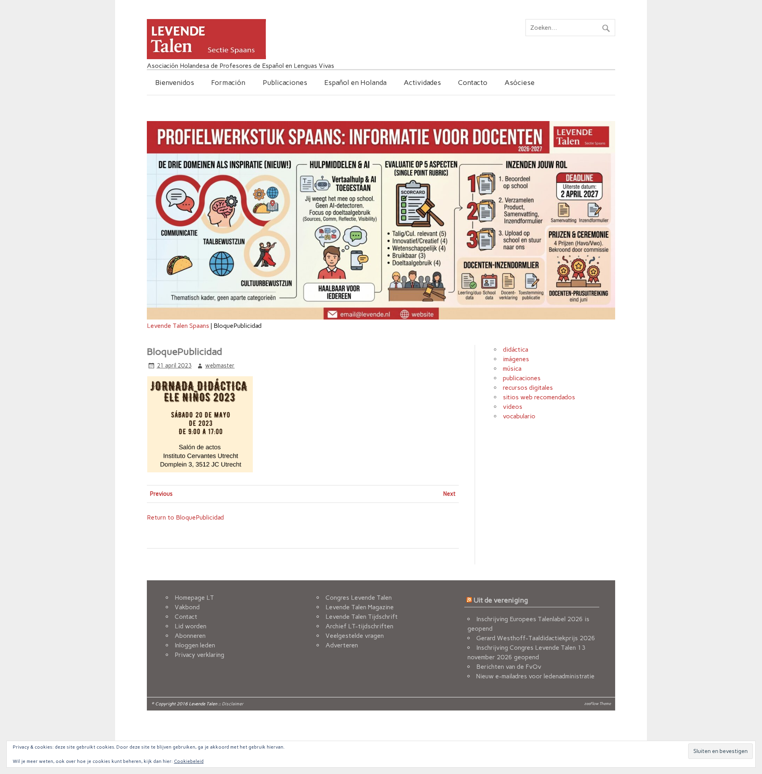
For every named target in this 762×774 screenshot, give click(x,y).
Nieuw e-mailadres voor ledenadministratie (535, 676)
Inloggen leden (195, 645)
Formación (228, 82)
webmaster (220, 365)
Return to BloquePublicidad (185, 517)
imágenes (516, 359)
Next (449, 493)
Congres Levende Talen (358, 597)
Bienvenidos (174, 82)
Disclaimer (233, 704)
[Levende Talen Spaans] (206, 57)
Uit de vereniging (500, 600)
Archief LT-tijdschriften (359, 626)
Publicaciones (285, 82)
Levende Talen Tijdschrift (361, 616)
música (512, 368)
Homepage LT (194, 597)
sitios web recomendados (539, 397)
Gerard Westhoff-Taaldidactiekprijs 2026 (535, 638)
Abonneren (190, 635)
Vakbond (187, 607)
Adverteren (341, 645)
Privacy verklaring (199, 654)
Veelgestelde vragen (354, 635)
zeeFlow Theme (597, 703)
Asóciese (519, 82)
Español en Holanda (355, 82)
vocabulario (519, 416)
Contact (186, 616)
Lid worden (190, 626)
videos (512, 406)
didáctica (515, 349)
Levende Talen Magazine (359, 607)
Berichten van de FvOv (508, 666)
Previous (161, 493)
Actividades (422, 82)
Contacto (472, 82)
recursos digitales (528, 387)
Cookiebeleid (189, 761)
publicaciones (522, 378)
